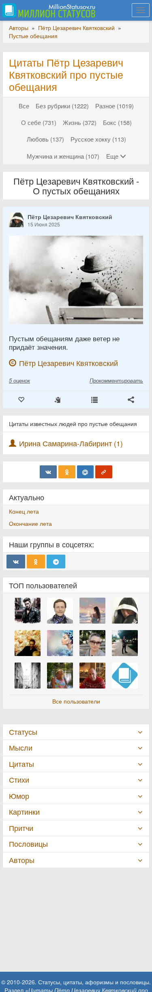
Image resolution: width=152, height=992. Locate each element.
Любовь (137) (45, 139)
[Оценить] (21, 400)
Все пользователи (76, 701)
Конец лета (24, 511)
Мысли (20, 747)
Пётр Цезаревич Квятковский (70, 217)
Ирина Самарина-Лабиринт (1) (71, 443)
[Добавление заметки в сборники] (94, 400)
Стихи (19, 780)
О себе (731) (38, 122)
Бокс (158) (117, 122)
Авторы (21, 860)
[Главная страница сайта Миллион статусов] (47, 10)
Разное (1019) (114, 105)
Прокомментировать (116, 380)
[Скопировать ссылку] (103, 471)
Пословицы (28, 844)
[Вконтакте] (48, 471)
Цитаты (21, 764)
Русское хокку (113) (98, 139)
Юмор (19, 796)
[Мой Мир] (85, 471)
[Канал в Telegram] (56, 561)
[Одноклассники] (66, 471)
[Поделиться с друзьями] (131, 400)
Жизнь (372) (79, 122)
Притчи (21, 828)
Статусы (23, 732)
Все (24, 105)
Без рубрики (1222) (62, 105)
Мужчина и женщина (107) (63, 156)
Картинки (24, 812)
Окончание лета (30, 523)
